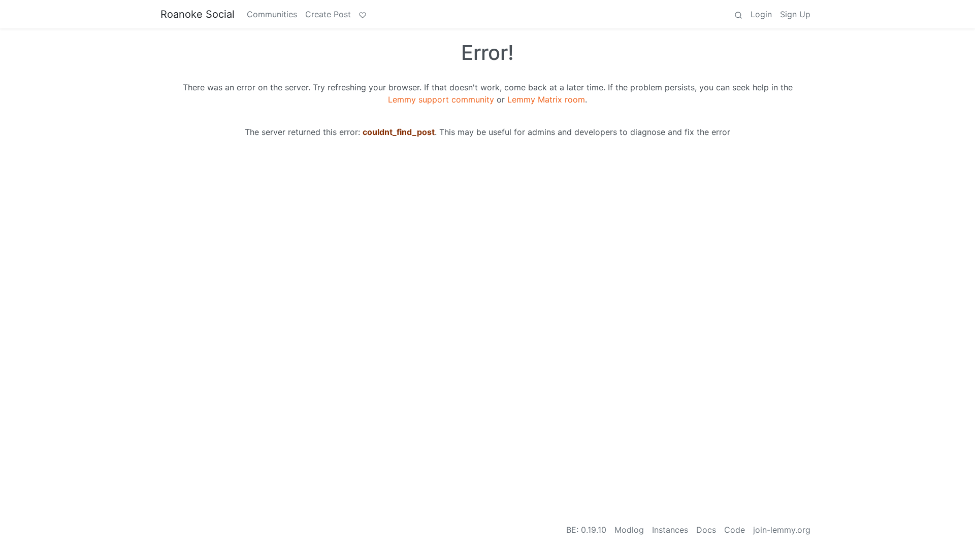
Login (761, 14)
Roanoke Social (197, 14)
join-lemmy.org (781, 530)
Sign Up (795, 14)
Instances (670, 530)
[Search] (738, 14)
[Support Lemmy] (362, 14)
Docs (706, 530)
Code (734, 530)
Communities (272, 14)
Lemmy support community (441, 99)
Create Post (328, 14)
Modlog (629, 530)
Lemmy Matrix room (546, 99)
